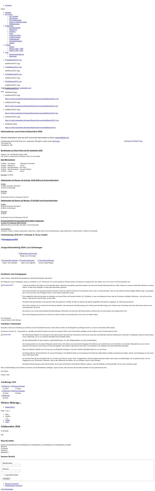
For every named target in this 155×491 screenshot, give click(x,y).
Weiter (7, 420)
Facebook (8, 5)
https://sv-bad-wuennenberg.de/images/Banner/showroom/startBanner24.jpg (30, 127)
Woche (3, 450)
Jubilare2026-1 (10, 407)
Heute (3, 447)
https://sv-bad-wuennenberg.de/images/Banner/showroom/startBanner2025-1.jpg (32, 120)
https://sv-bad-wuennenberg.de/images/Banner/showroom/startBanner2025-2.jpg (32, 99)
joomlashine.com (25, 88)
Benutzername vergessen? (13, 485)
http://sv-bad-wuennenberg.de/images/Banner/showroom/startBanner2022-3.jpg (31, 113)
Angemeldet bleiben (11, 475)
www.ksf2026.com (62, 138)
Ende (7, 422)
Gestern (3, 448)
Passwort (6, 469)
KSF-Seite (56, 141)
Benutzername (7, 463)
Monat (3, 452)
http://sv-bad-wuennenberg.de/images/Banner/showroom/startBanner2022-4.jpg (31, 106)
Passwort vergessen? (12, 484)
